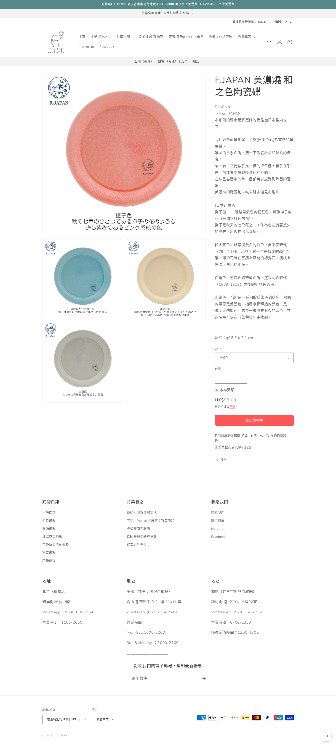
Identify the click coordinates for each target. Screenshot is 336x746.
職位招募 (217, 521)
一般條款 (49, 512)
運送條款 (49, 529)
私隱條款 (49, 561)
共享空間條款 (52, 537)
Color (218, 349)
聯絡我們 (217, 512)
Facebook (218, 537)
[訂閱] (204, 678)
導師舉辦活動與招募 (142, 537)
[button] (101, 37)
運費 (232, 407)
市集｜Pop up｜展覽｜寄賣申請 (150, 521)
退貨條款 (49, 521)
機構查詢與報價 (138, 529)
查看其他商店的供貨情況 (233, 447)
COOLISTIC (61, 735)
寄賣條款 (49, 553)
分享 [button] (223, 459)
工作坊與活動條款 (55, 545)
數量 (218, 369)
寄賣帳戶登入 (137, 545)
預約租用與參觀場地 (142, 512)
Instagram (219, 529)
